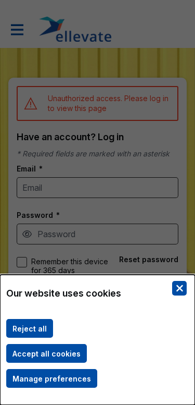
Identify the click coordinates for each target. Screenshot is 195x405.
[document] (97, 340)
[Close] (179, 288)
